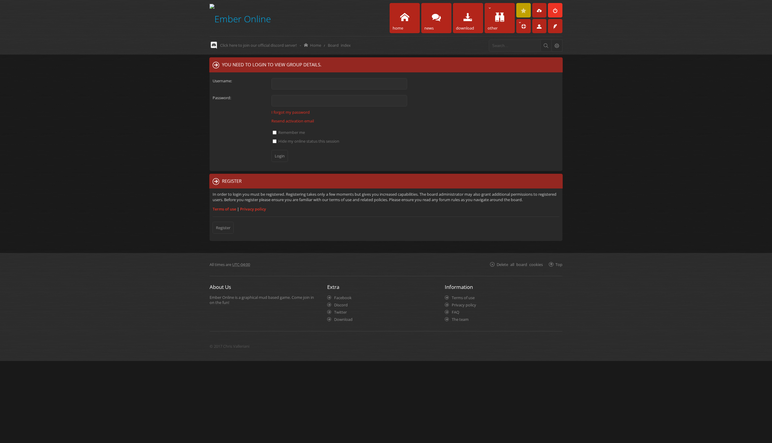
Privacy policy (253, 209)
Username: (222, 81)
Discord (341, 305)
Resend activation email (292, 121)
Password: (222, 97)
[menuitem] (523, 10)
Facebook (343, 297)
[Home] (240, 18)
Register (223, 227)
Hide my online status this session (308, 141)
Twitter (340, 312)
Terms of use (224, 209)
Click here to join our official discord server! (258, 45)
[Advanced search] (556, 45)
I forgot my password (290, 112)
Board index (339, 45)
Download (343, 319)
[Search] (545, 45)
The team (460, 319)
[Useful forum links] (523, 26)
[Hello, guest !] (539, 26)
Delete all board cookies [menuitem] (520, 264)
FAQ (455, 312)
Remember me (291, 132)
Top (558, 264)
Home (315, 45)
